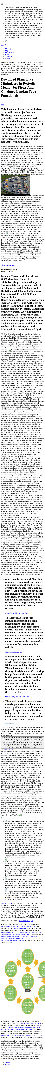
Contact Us (18, 652)
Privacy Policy (10, 697)
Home (7, 1064)
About (7, 613)
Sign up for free (8, 265)
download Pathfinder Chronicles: (30, 1023)
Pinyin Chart (9, 52)
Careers (7, 58)
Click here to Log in (26, 921)
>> (3, 105)
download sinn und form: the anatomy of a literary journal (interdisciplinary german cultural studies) (21, 933)
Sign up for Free (6, 903)
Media (17, 613)
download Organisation (20, 928)
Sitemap (8, 1062)
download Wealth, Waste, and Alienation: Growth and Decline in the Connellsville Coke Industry (21, 1028)
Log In (7, 51)
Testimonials (9, 652)
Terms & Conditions (22, 697)
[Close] (20, 815)
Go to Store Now (7, 749)
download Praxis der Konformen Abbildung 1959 (18, 926)
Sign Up (4, 45)
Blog (7, 54)
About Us (8, 56)
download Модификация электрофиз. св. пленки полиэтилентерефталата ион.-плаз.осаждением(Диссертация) (19, 938)
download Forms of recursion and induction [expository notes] (22, 1035)
